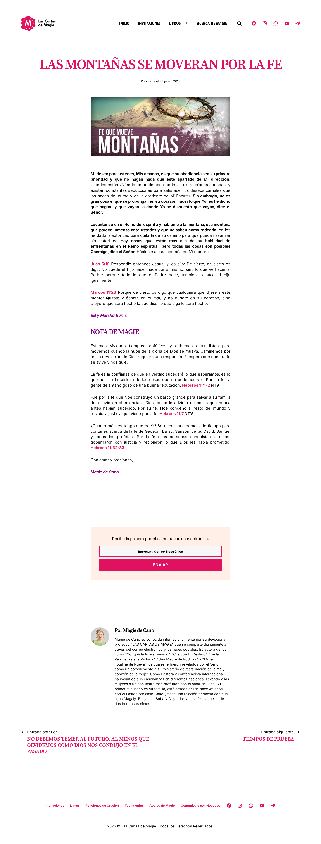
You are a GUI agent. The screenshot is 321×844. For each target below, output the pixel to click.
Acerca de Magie (212, 23)
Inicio (124, 23)
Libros (175, 23)
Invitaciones (149, 23)
